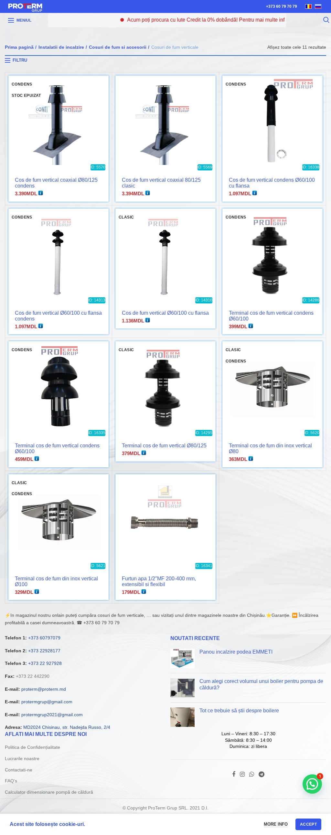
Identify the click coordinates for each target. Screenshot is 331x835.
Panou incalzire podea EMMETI (235, 652)
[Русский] (318, 6)
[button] (312, 784)
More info (276, 824)
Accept (308, 824)
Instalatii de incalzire (61, 47)
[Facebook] (234, 774)
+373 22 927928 (45, 663)
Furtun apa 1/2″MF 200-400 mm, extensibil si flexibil (159, 581)
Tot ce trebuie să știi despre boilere (239, 710)
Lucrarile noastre (22, 758)
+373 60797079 (44, 637)
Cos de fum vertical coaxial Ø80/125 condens (56, 182)
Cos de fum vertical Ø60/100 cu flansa (165, 313)
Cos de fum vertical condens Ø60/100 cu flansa (272, 182)
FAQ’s (11, 780)
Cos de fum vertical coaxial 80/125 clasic (161, 182)
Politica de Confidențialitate (32, 747)
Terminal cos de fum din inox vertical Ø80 (270, 448)
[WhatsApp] (251, 774)
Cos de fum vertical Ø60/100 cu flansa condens (58, 315)
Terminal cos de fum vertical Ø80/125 (164, 445)
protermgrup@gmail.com (46, 701)
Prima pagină (19, 47)
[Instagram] (242, 774)
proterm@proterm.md (43, 689)
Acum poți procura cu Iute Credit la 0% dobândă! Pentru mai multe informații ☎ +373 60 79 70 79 (220, 20)
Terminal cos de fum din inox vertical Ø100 (56, 581)
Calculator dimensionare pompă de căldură (49, 792)
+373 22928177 (44, 650)
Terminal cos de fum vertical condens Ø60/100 (271, 315)
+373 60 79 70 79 (281, 6)
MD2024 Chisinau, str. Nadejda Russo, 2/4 (66, 727)
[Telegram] (261, 774)
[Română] (308, 6)
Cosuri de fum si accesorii (117, 47)
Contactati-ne (18, 769)
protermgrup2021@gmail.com (52, 714)
